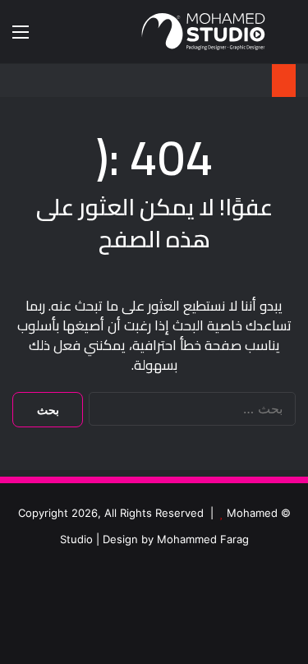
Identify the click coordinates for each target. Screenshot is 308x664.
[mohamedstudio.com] (203, 32)
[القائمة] (20, 37)
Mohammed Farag (203, 539)
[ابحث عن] (287, 37)
